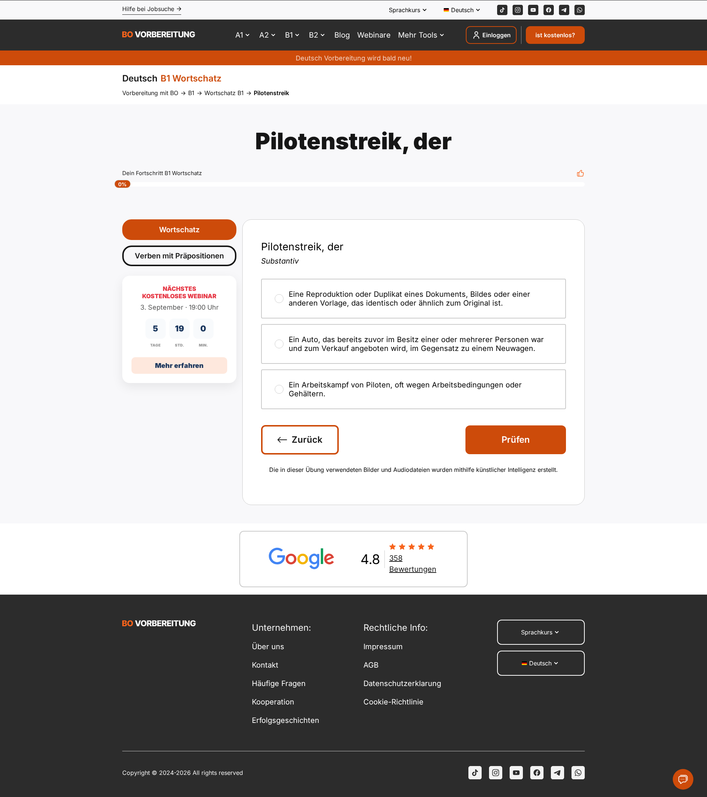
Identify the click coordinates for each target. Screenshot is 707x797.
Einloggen (496, 35)
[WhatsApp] (579, 10)
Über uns (268, 646)
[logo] (158, 35)
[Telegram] (564, 10)
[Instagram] (518, 10)
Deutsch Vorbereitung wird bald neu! (354, 58)
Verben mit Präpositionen (179, 255)
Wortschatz (179, 229)
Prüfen (516, 439)
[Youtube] (533, 10)
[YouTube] (516, 772)
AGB (371, 665)
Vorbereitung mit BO (150, 93)
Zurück (307, 439)
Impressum (383, 646)
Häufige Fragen (279, 683)
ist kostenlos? (555, 35)
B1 (191, 93)
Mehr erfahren (179, 365)
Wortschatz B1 (224, 93)
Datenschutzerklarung (402, 683)
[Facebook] (549, 10)
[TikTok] (502, 10)
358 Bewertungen (412, 564)
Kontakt (265, 665)
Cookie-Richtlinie (393, 701)
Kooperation (273, 701)
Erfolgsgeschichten (285, 720)
